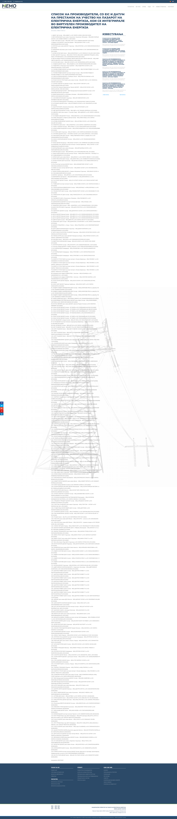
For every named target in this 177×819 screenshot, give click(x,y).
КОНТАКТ (171, 6)
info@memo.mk (19, 1)
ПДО (149, 6)
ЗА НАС (138, 6)
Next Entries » (123, 94)
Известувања (61, 30)
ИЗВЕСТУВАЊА (161, 6)
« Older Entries (105, 94)
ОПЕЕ (144, 6)
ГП (153, 6)
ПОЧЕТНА (131, 6)
